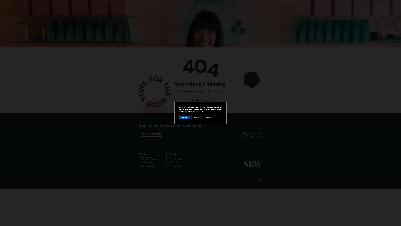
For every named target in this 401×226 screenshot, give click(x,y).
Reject (196, 117)
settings (201, 111)
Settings (209, 117)
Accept (184, 117)
